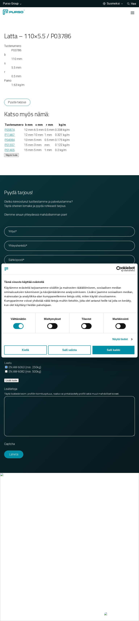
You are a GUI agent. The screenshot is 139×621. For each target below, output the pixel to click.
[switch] (52, 326)
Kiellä (25, 350)
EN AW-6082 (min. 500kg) (25, 371)
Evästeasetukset (14, 614)
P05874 (10, 130)
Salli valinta (69, 350)
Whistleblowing (88, 614)
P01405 (10, 150)
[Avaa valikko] (132, 12)
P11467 (10, 135)
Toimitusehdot (13, 535)
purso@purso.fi (14, 522)
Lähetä (13, 454)
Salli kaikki (113, 350)
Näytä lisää (11, 155)
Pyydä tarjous (17, 102)
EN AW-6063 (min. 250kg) (25, 367)
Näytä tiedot (120, 339)
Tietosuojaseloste (41, 614)
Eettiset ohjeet (66, 614)
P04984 (10, 140)
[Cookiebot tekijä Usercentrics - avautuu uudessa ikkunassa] (119, 269)
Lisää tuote (11, 380)
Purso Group (11, 3)
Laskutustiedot (13, 531)
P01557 (10, 145)
